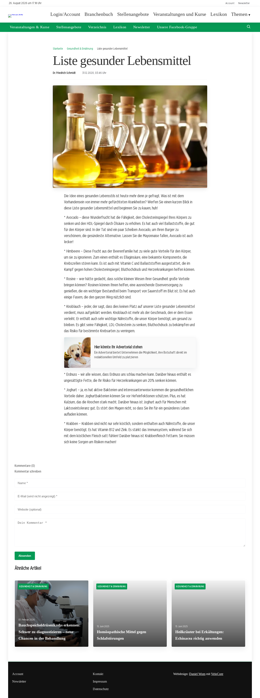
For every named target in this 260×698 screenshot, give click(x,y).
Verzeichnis (97, 27)
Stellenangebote (133, 14)
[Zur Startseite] (15, 14)
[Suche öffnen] (248, 27)
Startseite (58, 48)
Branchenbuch (98, 14)
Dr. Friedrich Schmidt (64, 73)
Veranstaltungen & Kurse (29, 27)
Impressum (100, 681)
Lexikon (218, 14)
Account (229, 3)
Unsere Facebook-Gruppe (177, 27)
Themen (239, 14)
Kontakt (98, 674)
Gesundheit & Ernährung (80, 48)
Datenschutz (101, 689)
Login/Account (65, 14)
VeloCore (217, 674)
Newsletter (244, 3)
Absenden (24, 555)
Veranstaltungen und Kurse (179, 14)
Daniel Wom (197, 674)
